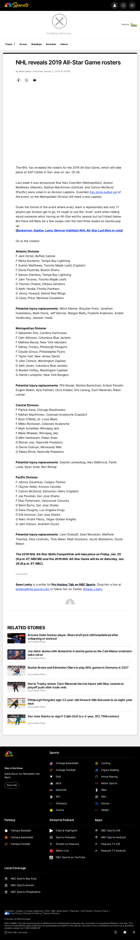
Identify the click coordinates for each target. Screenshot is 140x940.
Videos (64, 44)
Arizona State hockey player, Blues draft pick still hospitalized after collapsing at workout (73, 636)
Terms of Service (51, 913)
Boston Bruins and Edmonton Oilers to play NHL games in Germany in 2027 (78, 667)
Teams (8, 44)
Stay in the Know (13, 768)
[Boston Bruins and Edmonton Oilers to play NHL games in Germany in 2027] (16, 671)
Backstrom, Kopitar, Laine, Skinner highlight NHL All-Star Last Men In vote (69, 230)
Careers (19, 911)
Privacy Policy (101, 911)
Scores (23, 44)
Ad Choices (87, 911)
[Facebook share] (19, 80)
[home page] (16, 5)
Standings (36, 44)
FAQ (47, 911)
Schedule (51, 44)
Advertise (9, 911)
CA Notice (36, 913)
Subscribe (12, 785)
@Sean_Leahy (92, 589)
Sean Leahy (25, 71)
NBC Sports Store (59, 911)
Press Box (74, 911)
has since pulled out (103, 192)
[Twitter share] (27, 80)
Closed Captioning (34, 911)
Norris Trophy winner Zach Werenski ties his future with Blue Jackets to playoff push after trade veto (76, 685)
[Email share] (35, 80)
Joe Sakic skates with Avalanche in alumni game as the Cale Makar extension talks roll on (80, 652)
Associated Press (37, 641)
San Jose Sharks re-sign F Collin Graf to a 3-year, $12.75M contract (73, 716)
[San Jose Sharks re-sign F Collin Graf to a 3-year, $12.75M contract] (16, 719)
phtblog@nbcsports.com (32, 589)
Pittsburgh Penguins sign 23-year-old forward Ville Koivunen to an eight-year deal (80, 701)
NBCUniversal (23, 919)
